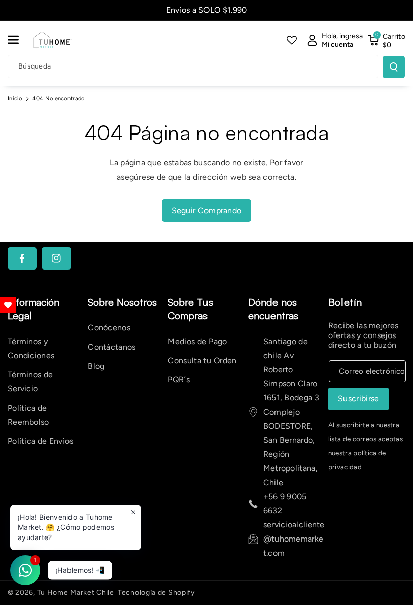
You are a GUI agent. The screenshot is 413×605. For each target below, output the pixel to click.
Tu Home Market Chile (75, 592)
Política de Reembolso (28, 415)
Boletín (345, 302)
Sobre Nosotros (122, 302)
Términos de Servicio (30, 381)
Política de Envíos (40, 441)
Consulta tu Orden (202, 360)
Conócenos (109, 327)
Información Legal (33, 309)
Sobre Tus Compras (190, 309)
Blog (96, 366)
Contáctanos (111, 347)
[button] (19, 40)
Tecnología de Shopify (156, 592)
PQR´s (179, 379)
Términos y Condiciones (31, 348)
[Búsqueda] (394, 67)
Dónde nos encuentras (273, 309)
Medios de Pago (197, 341)
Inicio (15, 98)
